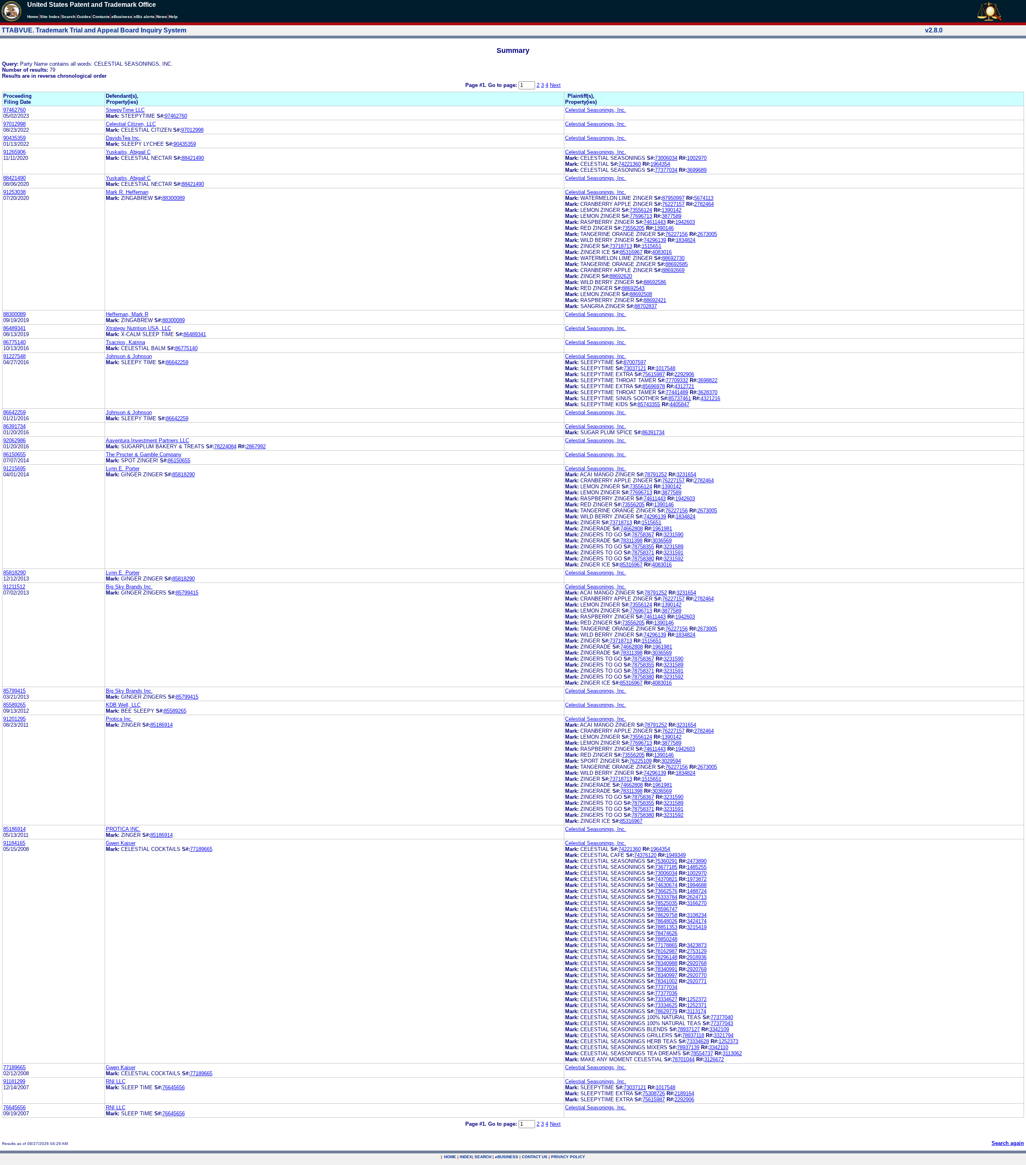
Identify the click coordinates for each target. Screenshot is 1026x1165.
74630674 (666, 885)
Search (68, 16)
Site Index (50, 16)
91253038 (14, 192)
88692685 (676, 264)
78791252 (655, 475)
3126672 (714, 1059)
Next (555, 85)
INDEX (466, 1157)
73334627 (666, 999)
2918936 (697, 957)
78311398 (631, 541)
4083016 (662, 252)
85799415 (187, 593)
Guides (84, 16)
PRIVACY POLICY (568, 1157)
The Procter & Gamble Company (144, 454)
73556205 (633, 228)
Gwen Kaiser (120, 843)
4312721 (684, 386)
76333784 (666, 897)
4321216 (710, 398)
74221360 (629, 164)
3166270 (697, 903)
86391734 (14, 426)
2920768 (697, 963)
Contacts (101, 16)
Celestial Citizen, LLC (131, 124)
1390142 (671, 210)
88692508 (641, 294)
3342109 (719, 1029)
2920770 (697, 975)
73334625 (666, 1005)
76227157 (673, 204)
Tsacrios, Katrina (125, 342)
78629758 (666, 915)
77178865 (666, 945)
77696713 (641, 216)
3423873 (697, 945)
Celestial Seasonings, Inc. (595, 110)
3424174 (697, 921)
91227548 (14, 356)
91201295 (14, 719)
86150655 (14, 454)
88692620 (621, 276)
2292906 (684, 374)
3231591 (673, 553)
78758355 (643, 547)
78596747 (666, 909)
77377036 (666, 993)
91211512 (14, 587)
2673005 (707, 234)
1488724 (697, 891)
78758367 (643, 535)
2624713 (697, 897)
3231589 (673, 547)
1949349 (676, 855)
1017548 (665, 368)
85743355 (649, 404)
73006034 (666, 158)
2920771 (697, 981)
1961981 (662, 529)
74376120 (645, 855)
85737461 (680, 398)
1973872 (697, 879)
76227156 (676, 234)
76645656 (173, 1087)
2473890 (697, 861)
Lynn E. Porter (122, 469)
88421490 (193, 158)
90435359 (14, 138)
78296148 (666, 957)
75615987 (653, 374)
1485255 (697, 867)
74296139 (655, 240)
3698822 (707, 380)
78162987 (666, 951)
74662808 (631, 529)
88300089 (173, 198)
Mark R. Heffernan (127, 192)
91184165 (14, 843)
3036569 (662, 541)
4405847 (679, 404)
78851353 (666, 927)
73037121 (635, 368)
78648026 (666, 921)
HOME (450, 1157)
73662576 (666, 891)
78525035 (666, 903)
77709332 (677, 380)
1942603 (685, 222)
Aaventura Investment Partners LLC (147, 440)
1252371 (697, 1005)
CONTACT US (534, 1157)
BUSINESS (506, 1157)
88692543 (633, 288)
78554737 (702, 1053)
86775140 (14, 342)
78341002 (666, 981)
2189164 (684, 1093)
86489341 (14, 328)
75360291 (666, 861)
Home (32, 16)
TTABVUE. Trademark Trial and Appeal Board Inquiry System (94, 30)
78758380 (643, 559)
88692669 (673, 270)
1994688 (697, 885)
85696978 (653, 386)
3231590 (673, 535)
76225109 (640, 761)
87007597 (635, 362)
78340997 (666, 975)
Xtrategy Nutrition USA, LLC (138, 328)
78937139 (688, 1047)
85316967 (631, 252)
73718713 (621, 246)
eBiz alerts (144, 16)
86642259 (177, 362)
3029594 (671, 761)
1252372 (697, 999)
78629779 (666, 1011)
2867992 (256, 446)
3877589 (671, 216)
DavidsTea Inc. (123, 138)
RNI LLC (115, 1081)
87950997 (673, 198)
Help (173, 16)
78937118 (693, 1035)
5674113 (703, 198)
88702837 (645, 306)
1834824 (685, 240)
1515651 (651, 246)
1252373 (728, 1041)
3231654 (686, 475)
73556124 (641, 210)
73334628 (698, 1041)
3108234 (697, 915)
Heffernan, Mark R (127, 314)
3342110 (718, 1047)
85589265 (14, 705)
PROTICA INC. (123, 829)
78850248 (666, 939)
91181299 (14, 1081)
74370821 (666, 879)
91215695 (14, 469)
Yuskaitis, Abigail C (128, 152)
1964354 (660, 164)
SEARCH (483, 1157)
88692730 (673, 258)
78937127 (688, 1029)
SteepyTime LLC (125, 110)
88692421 (655, 300)
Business (121, 16)
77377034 (666, 170)
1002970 (697, 158)
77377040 (722, 1017)
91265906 (14, 152)
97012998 (14, 124)
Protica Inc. (119, 719)
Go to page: (503, 85)
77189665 (201, 849)
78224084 (225, 446)
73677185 (666, 867)
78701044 (683, 1059)
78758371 (643, 553)
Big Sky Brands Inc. (129, 587)
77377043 (722, 1023)
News (161, 16)
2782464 (704, 204)
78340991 (666, 969)
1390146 (664, 228)
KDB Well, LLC (123, 705)
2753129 (697, 951)
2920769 (697, 969)
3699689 (697, 170)
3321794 (723, 1035)
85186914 (161, 725)
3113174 (696, 1011)
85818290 (183, 475)
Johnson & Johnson (129, 356)
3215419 (697, 927)
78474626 (666, 933)
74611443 (655, 222)
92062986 (14, 440)
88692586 (655, 282)
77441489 (677, 392)
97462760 (14, 110)
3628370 (707, 392)
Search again (1008, 1143)
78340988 (666, 963)
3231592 (673, 559)
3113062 (732, 1053)
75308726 (653, 1093)
